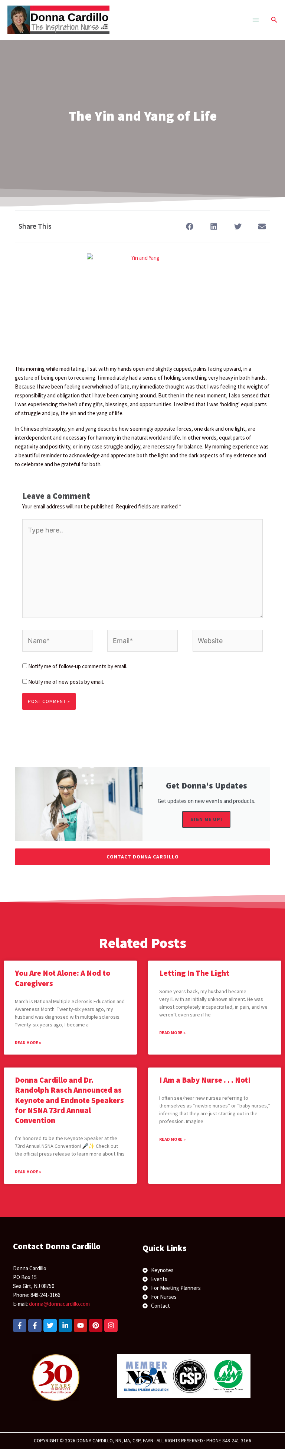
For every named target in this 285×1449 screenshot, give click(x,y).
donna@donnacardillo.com (59, 1303)
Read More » (28, 1042)
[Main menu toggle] (255, 20)
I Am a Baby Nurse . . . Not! (205, 1080)
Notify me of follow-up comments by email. (77, 666)
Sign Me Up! (206, 819)
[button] (274, 20)
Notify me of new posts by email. (66, 681)
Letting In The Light (194, 973)
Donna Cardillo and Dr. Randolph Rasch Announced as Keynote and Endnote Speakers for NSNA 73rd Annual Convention (69, 1100)
